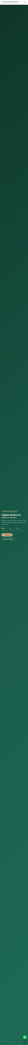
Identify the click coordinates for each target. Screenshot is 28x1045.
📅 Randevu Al (7, 535)
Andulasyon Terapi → (8, 539)
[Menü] (25, 2)
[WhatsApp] (25, 1037)
